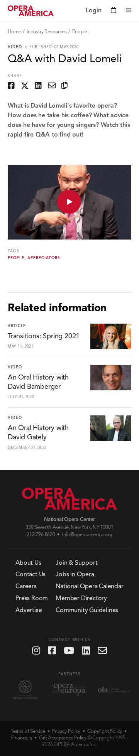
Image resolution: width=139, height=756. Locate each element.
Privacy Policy (66, 731)
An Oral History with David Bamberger (38, 382)
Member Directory (81, 599)
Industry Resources (46, 31)
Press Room (31, 599)
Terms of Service (28, 731)
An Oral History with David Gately (38, 433)
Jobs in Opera (75, 575)
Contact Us (30, 575)
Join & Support (76, 563)
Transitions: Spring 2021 (44, 336)
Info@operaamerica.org (87, 534)
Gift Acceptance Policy (62, 738)
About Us (28, 563)
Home (14, 31)
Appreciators (43, 258)
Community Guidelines (87, 611)
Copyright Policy (104, 731)
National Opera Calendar (89, 587)
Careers (26, 587)
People (79, 31)
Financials (21, 738)
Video (15, 47)
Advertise (28, 611)
